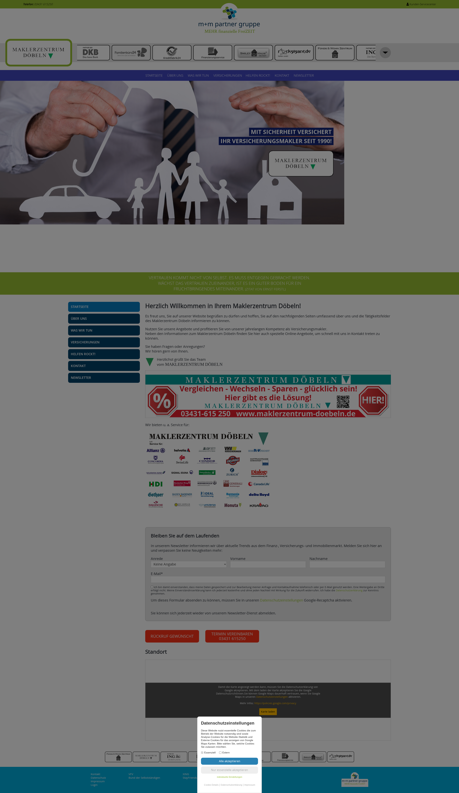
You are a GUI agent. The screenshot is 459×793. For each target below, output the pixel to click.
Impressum (249, 785)
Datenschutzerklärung (231, 785)
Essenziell (210, 752)
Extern (226, 752)
